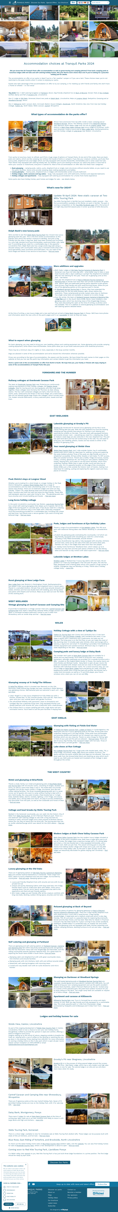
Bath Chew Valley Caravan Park (72, 127)
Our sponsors (72, 1195)
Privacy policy (73, 1198)
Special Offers (51, 2)
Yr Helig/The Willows (98, 123)
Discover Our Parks (38, 2)
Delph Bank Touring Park (36, 235)
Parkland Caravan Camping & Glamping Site (92, 297)
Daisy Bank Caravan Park (74, 313)
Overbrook (66, 104)
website (81, 1144)
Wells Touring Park (23, 816)
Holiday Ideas (53, 1198)
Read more (6, 1180)
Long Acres (78, 131)
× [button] (25, 1164)
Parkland (44, 93)
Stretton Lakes (59, 561)
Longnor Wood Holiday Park (33, 485)
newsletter (63, 315)
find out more (54, 251)
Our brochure (53, 1200)
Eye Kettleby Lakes (88, 527)
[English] (80, 2)
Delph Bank (55, 98)
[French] (82, 2)
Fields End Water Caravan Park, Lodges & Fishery (74, 730)
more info (69, 568)
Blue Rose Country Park (51, 1144)
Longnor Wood (81, 98)
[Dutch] (88, 2)
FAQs (50, 1195)
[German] (85, 2)
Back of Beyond (81, 93)
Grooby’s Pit (32, 95)
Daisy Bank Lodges (72, 668)
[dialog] (15, 1186)
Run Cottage (104, 93)
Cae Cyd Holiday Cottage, (72, 636)
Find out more (50, 953)
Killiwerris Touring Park (62, 1000)
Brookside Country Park (25, 1145)
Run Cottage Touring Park (63, 751)
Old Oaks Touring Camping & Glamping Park (87, 270)
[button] (14, 1183)
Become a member (74, 1192)
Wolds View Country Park (63, 450)
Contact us (72, 1189)
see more (16, 1105)
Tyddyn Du (19, 106)
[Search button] (108, 3)
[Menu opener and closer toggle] (9, 3)
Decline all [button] (20, 1204)
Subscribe (102, 1184)
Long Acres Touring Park (54, 504)
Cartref (47, 106)
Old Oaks (24, 98)
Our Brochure (63, 2)
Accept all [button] (8, 1204)
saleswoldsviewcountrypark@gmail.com (23, 1044)
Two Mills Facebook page (85, 205)
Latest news (52, 1203)
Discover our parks (55, 1189)
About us (51, 1192)
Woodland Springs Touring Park (68, 289)
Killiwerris (17, 104)
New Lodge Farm (88, 129)
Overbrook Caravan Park (27, 384)
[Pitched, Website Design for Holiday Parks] (64, 1209)
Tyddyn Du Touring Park (62, 635)
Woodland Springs (15, 100)
